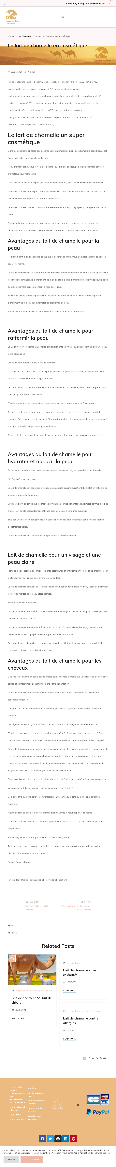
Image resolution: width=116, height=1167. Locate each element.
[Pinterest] (73, 1138)
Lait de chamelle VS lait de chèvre (31, 1000)
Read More (17, 1018)
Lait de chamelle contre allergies (80, 1020)
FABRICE (31, 72)
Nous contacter (17, 1119)
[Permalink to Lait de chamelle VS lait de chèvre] (32, 969)
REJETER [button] (11, 1159)
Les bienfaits (24, 36)
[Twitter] (50, 1138)
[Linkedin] (65, 1138)
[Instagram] (58, 1138)
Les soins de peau (90, 1011)
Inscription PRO (98, 3)
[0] (110, 3)
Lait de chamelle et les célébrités (80, 972)
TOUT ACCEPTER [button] (32, 1159)
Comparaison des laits (26, 990)
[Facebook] (42, 1138)
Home (11, 36)
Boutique (31, 1088)
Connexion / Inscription (76, 3)
